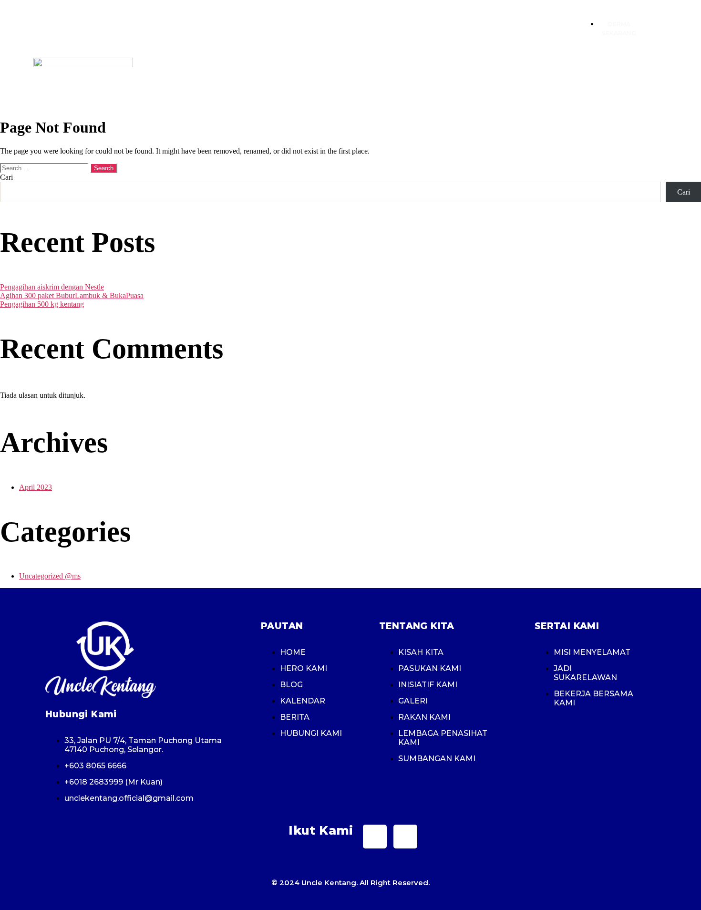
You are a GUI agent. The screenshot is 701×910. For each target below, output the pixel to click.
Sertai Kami (375, 79)
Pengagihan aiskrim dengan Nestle (52, 287)
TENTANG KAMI (306, 79)
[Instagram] (405, 836)
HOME (254, 79)
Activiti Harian (588, 79)
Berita (644, 79)
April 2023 (35, 487)
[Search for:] (45, 168)
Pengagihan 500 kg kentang (42, 304)
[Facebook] (375, 836)
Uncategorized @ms (50, 576)
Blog (480, 79)
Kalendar (524, 79)
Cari (6, 177)
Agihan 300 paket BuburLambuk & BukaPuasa (72, 295)
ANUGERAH (436, 79)
